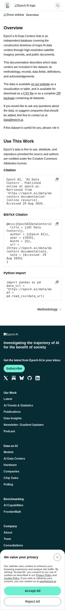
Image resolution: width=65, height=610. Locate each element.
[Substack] (14, 378)
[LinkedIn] (37, 378)
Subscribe (14, 368)
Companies (11, 471)
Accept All (32, 591)
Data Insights (13, 418)
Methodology (47, 309)
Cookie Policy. (12, 578)
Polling (8, 484)
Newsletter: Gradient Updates (24, 424)
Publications (12, 411)
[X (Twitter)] (6, 378)
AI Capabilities (13, 505)
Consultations (13, 545)
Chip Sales (11, 477)
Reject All (32, 601)
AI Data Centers (14, 458)
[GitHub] (29, 378)
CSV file (28, 93)
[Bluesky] (22, 378)
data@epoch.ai (13, 119)
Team (7, 538)
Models (9, 452)
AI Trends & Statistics (18, 405)
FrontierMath (12, 511)
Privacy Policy (44, 575)
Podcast (9, 431)
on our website (40, 84)
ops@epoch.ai (48, 581)
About (8, 532)
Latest (8, 398)
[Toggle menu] (7, 5)
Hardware (10, 464)
